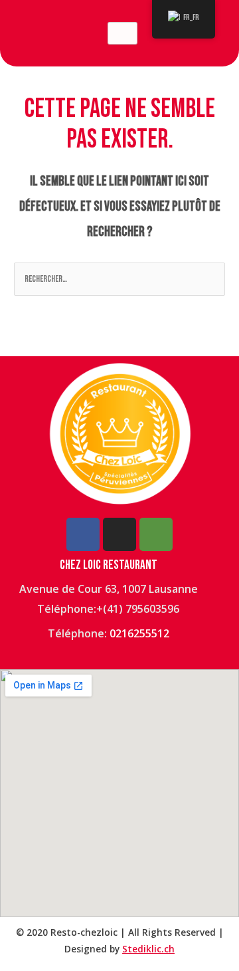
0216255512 (139, 633)
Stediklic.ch (148, 948)
